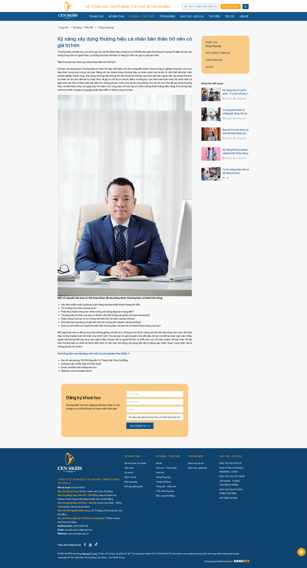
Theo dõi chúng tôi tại (69, 545)
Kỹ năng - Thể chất (83, 27)
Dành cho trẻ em (196, 463)
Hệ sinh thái (132, 456)
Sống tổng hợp (106, 27)
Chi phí (209, 67)
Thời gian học (213, 60)
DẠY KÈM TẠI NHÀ (228, 498)
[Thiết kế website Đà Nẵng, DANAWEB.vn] (241, 561)
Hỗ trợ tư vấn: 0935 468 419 (200, 6)
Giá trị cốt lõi (130, 477)
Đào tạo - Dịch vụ (230, 456)
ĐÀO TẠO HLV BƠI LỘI (230, 463)
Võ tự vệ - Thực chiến (166, 468)
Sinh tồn (160, 472)
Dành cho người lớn (197, 468)
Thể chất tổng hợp (165, 491)
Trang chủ (63, 27)
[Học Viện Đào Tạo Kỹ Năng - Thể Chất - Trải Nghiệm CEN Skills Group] (68, 10)
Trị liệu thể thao (163, 481)
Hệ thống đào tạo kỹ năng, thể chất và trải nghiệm (128, 7)
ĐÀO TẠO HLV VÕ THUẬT (232, 476)
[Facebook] (85, 545)
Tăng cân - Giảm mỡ (166, 486)
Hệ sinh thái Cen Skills (135, 463)
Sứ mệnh (128, 472)
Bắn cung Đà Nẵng (165, 495)
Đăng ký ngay (231, 6)
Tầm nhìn (129, 468)
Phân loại (211, 42)
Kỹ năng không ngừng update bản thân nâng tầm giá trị (235, 153)
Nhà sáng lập (130, 481)
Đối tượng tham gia (217, 53)
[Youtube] (90, 545)
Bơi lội (159, 463)
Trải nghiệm (195, 456)
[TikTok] (96, 545)
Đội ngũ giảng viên (133, 486)
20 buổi (228, 98)
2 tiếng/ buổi (240, 98)
